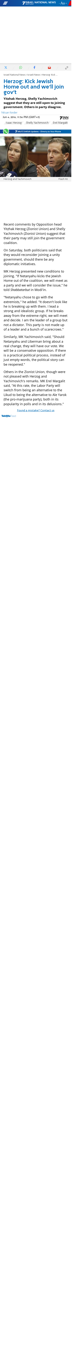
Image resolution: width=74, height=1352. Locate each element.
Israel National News (15, 75)
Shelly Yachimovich (37, 123)
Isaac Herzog (14, 123)
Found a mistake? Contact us (35, 410)
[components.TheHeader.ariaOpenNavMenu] (12, 3)
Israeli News (33, 75)
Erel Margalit (60, 123)
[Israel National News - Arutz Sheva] (39, 3)
